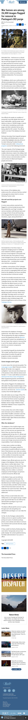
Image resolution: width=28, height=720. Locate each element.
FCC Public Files (6, 705)
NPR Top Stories (9, 543)
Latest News (5, 628)
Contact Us (5, 703)
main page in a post (6, 367)
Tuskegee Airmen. (6, 302)
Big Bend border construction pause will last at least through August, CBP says (18, 653)
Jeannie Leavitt (19, 389)
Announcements (6, 704)
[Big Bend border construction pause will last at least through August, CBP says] (6, 654)
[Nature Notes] (14, 603)
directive (22, 337)
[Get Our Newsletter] (14, 579)
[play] (2, 717)
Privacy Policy (6, 706)
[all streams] (26, 718)
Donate (23, 2)
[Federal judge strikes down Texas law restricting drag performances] (6, 644)
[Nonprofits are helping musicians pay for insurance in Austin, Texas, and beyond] (6, 663)
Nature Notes (14, 615)
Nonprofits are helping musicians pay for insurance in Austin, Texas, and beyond (18, 662)
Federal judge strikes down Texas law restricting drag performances (18, 643)
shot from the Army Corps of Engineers (12, 376)
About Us (5, 702)
